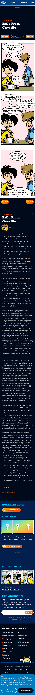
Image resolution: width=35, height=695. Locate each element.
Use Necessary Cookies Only (9, 690)
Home (8, 670)
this (28, 331)
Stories (15, 673)
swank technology (8, 241)
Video (26, 670)
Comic (15, 670)
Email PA (7, 658)
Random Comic (12, 510)
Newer (30, 36)
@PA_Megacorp (9, 639)
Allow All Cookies (26, 691)
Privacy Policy (18, 620)
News (20, 670)
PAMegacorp (8, 645)
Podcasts (8, 673)
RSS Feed (7, 655)
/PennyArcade (8, 632)
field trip (8, 373)
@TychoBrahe (24, 642)
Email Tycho (24, 645)
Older (5, 36)
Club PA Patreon (9, 652)
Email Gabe (23, 636)
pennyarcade (8, 642)
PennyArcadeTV (9, 636)
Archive (21, 673)
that (3, 333)
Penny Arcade (8, 649)
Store (28, 673)
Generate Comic (14, 546)
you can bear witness (16, 301)
